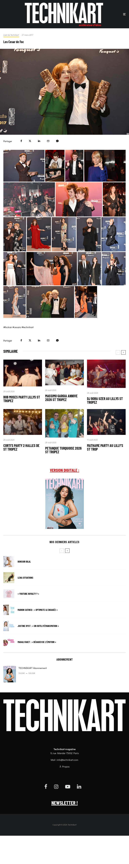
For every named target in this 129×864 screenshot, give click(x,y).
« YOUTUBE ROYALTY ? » (28, 594)
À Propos (65, 766)
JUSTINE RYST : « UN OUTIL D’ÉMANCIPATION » (38, 626)
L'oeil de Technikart (11, 35)
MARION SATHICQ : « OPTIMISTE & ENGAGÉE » (38, 610)
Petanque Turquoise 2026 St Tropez (63, 450)
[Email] (48, 141)
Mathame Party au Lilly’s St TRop (105, 447)
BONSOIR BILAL (24, 561)
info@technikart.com (67, 759)
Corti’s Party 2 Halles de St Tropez (21, 447)
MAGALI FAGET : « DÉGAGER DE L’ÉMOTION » (37, 642)
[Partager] (21, 141)
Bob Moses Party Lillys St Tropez (21, 399)
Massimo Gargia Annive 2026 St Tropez (61, 397)
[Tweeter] (30, 141)
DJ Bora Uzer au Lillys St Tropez (105, 400)
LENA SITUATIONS (25, 577)
